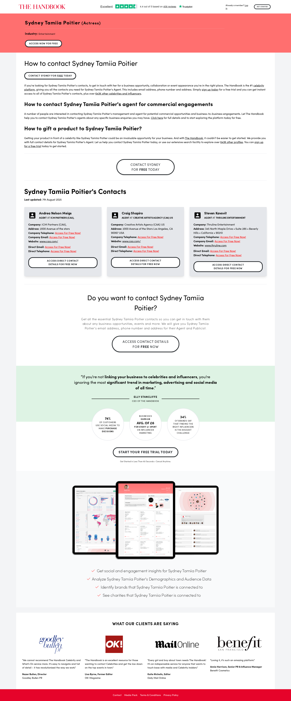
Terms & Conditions (150, 695)
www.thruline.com (216, 245)
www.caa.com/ (49, 241)
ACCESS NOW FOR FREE (43, 43)
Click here (157, 118)
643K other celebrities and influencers (118, 93)
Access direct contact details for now (63, 262)
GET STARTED (262, 7)
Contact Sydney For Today (50, 75)
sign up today (210, 89)
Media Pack (130, 695)
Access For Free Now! (68, 233)
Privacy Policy (171, 695)
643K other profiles (231, 142)
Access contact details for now (146, 344)
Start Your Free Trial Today (146, 452)
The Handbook (194, 138)
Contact (117, 695)
